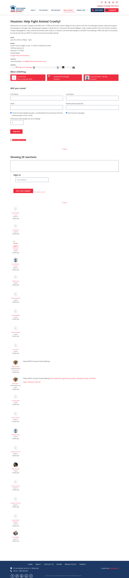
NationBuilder (114, 568)
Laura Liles (15, 349)
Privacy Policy (70, 564)
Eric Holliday (15, 537)
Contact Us (49, 564)
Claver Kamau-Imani (15, 214)
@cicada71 (16, 383)
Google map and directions (19, 55)
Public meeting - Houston (19, 140)
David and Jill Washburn (15, 521)
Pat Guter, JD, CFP (15, 452)
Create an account (40, 192)
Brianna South (15, 469)
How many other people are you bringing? (25, 119)
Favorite (38, 382)
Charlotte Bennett (15, 298)
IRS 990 (59, 564)
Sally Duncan (15, 281)
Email (12, 104)
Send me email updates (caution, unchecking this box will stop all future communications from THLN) (37, 114)
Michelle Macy (15, 435)
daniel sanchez (16, 366)
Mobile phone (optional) (74, 104)
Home (30, 564)
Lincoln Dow (21, 77)
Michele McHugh (15, 332)
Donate (82, 564)
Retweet (31, 382)
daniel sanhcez (16, 417)
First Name (14, 94)
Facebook (16, 370)
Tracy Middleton (15, 315)
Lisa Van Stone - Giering (98, 77)
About (38, 564)
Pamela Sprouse (15, 486)
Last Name (70, 94)
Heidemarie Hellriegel (61, 77)
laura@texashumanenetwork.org (34, 61)
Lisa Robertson (16, 400)
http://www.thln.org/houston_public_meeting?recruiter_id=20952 (73, 378)
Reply (25, 382)
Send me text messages (76, 113)
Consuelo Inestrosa (15, 503)
